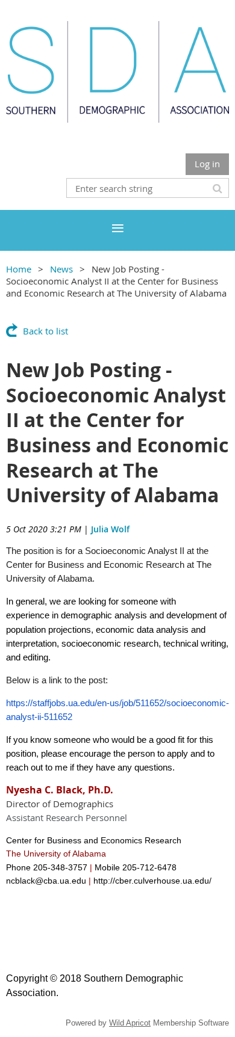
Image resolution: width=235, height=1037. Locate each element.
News (61, 269)
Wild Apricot (130, 1022)
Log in (207, 164)
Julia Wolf (110, 529)
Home (18, 269)
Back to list (45, 331)
